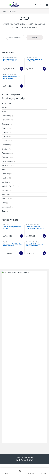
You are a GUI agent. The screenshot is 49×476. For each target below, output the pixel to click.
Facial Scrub (6, 165)
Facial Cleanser (7, 161)
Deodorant (6, 145)
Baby (4, 107)
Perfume (5, 190)
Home (4, 11)
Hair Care (29, 57)
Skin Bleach (6, 194)
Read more (21, 253)
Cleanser (5, 128)
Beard (4, 111)
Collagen (5, 132)
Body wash (6, 124)
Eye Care (5, 149)
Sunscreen (6, 207)
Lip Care (5, 182)
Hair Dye (34, 57)
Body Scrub (6, 120)
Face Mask (6, 153)
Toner (4, 211)
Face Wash (6, 157)
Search (36, 4)
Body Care (6, 74)
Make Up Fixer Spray (9, 186)
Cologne (5, 136)
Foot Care (5, 169)
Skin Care (14, 57)
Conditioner (6, 140)
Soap (4, 203)
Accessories (7, 57)
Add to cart (21, 69)
